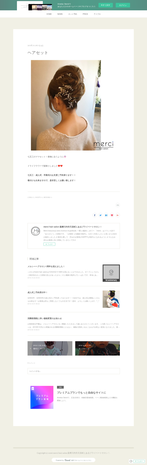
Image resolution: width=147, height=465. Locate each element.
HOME (49, 14)
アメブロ (97, 14)
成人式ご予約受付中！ (38, 292)
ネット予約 (72, 14)
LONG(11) (31, 197)
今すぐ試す (105, 5)
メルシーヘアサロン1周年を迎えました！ (46, 266)
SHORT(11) (39, 197)
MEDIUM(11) (48, 197)
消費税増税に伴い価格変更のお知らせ (45, 318)
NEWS (60, 14)
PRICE (85, 14)
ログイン (123, 5)
